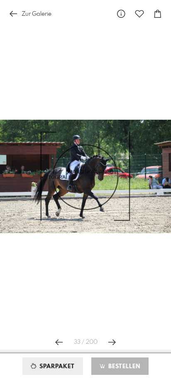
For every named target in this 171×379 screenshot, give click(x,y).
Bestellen (123, 366)
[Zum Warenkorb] (158, 13)
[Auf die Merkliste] (139, 13)
